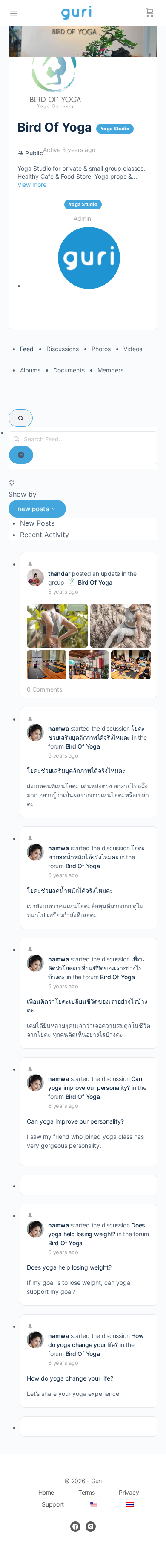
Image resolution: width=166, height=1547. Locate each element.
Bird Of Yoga (95, 582)
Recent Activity (44, 534)
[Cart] (149, 13)
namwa (58, 728)
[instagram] (91, 1526)
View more (31, 184)
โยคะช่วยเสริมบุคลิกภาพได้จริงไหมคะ (76, 770)
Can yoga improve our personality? (75, 1121)
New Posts (37, 523)
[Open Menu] (14, 12)
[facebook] (75, 1526)
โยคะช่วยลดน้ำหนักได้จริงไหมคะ (70, 890)
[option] (88, 523)
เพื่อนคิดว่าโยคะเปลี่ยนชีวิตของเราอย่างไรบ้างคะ (96, 968)
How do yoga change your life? (70, 1378)
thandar (59, 573)
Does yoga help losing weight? (69, 1267)
